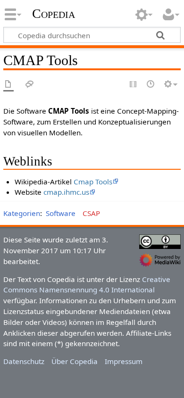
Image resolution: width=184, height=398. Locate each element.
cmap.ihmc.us (66, 192)
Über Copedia (74, 361)
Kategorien (21, 213)
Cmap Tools (93, 181)
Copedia (53, 13)
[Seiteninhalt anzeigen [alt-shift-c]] (8, 84)
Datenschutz (23, 361)
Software (60, 213)
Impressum (123, 361)
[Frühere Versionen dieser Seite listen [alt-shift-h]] (151, 84)
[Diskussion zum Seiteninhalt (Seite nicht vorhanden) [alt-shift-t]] (30, 84)
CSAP (91, 213)
